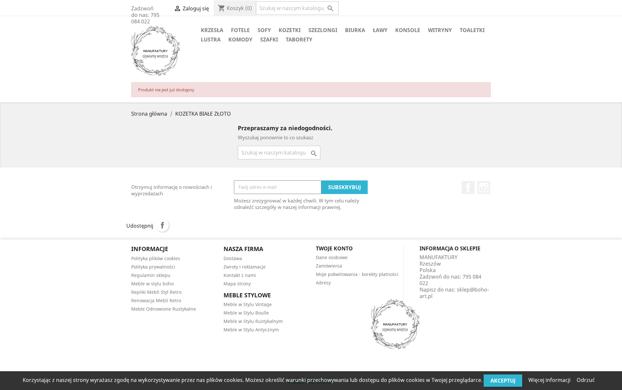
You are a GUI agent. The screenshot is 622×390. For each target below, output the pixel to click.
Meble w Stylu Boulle (246, 313)
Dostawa (233, 258)
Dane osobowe (332, 257)
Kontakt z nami (240, 275)
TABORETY (299, 39)
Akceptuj (502, 380)
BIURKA (355, 30)
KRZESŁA (212, 30)
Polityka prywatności (153, 267)
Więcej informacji (550, 380)
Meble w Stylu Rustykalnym (253, 321)
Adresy (323, 283)
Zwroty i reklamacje (245, 267)
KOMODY (240, 39)
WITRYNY (440, 30)
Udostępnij (162, 225)
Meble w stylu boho (152, 284)
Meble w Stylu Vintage (248, 304)
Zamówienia (329, 266)
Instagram (483, 187)
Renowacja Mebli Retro (156, 300)
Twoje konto (334, 248)
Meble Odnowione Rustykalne (163, 309)
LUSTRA (211, 39)
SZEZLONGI (322, 30)
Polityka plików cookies (155, 258)
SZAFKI (269, 39)
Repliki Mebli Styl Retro (156, 292)
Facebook (468, 187)
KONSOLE (407, 30)
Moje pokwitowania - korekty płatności (357, 274)
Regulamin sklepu (150, 275)
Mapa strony (237, 284)
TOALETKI (472, 30)
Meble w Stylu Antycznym (251, 330)
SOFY (264, 30)
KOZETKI (290, 30)
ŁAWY (380, 30)
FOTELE (240, 30)
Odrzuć (586, 380)
